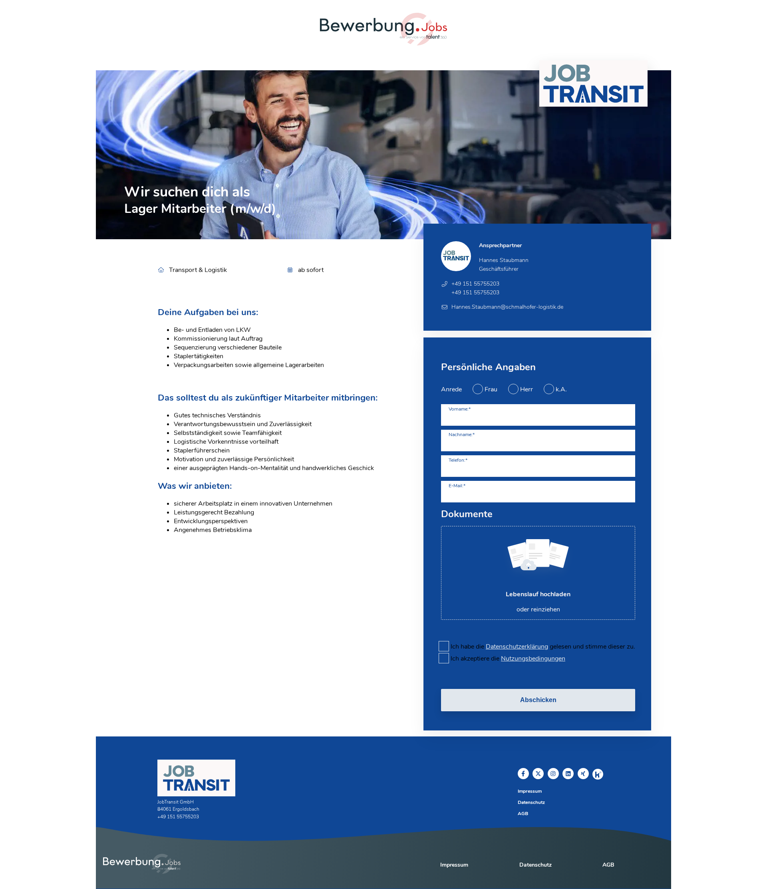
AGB (523, 813)
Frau (491, 389)
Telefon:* (458, 460)
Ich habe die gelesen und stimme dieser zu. (543, 646)
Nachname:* (462, 434)
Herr (526, 389)
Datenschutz (531, 802)
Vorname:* (460, 409)
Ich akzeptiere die (508, 658)
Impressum (530, 791)
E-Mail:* (457, 485)
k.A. (561, 389)
